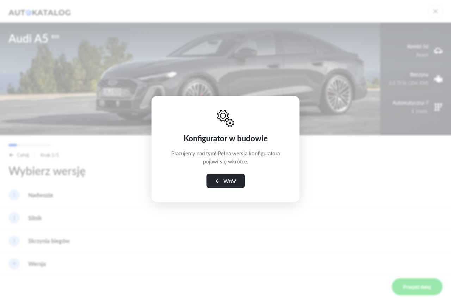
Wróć (229, 181)
